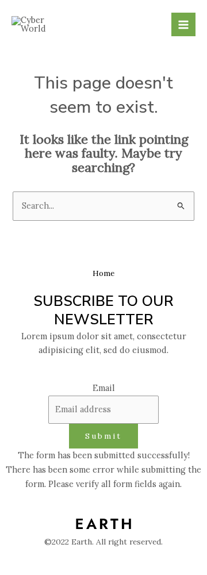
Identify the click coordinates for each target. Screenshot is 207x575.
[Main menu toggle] (183, 25)
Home (103, 273)
